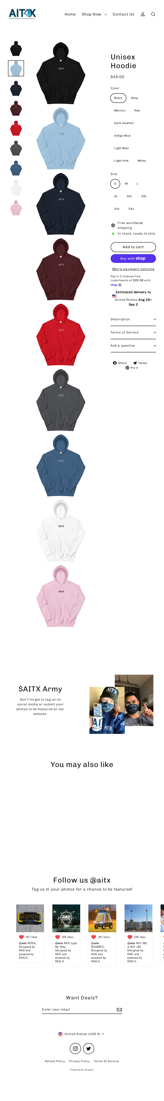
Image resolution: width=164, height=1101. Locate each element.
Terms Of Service (106, 1061)
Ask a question (123, 345)
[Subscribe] (119, 1010)
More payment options (133, 269)
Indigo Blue (122, 135)
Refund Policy (55, 1061)
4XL (117, 208)
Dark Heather (124, 123)
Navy (134, 98)
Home (70, 14)
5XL (131, 208)
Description (120, 319)
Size (114, 174)
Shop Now (92, 14)
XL (116, 196)
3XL (144, 196)
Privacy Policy (79, 1061)
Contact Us (124, 14)
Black (118, 98)
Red (137, 110)
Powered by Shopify (82, 1070)
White (142, 160)
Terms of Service (125, 332)
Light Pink (121, 160)
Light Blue (121, 148)
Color (115, 88)
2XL (129, 196)
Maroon (120, 110)
